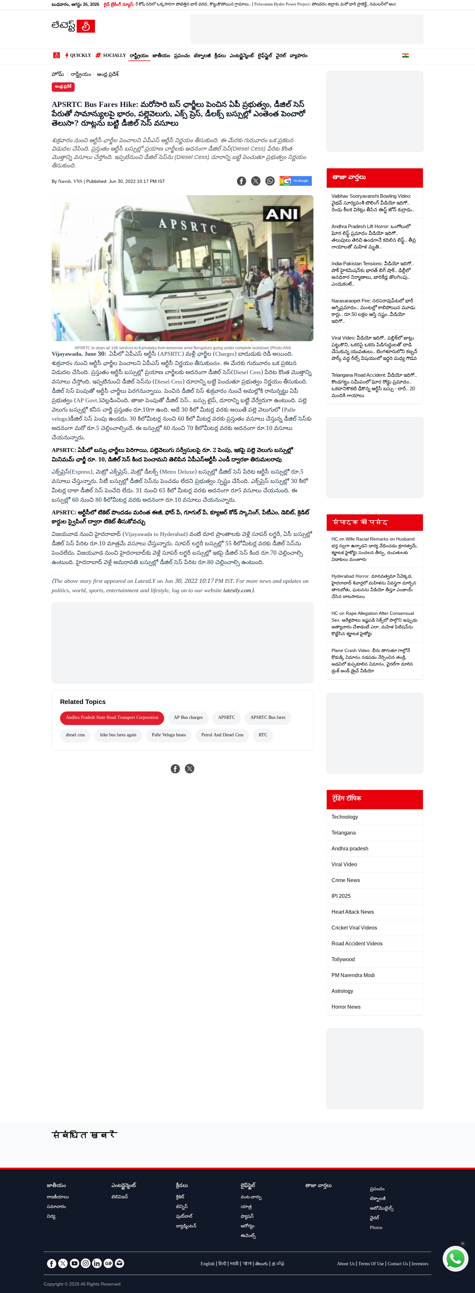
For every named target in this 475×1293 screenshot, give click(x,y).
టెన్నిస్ (182, 1207)
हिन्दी (222, 1264)
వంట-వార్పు (251, 1197)
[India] (405, 56)
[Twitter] (63, 1263)
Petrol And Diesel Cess (222, 735)
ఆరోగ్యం (248, 1226)
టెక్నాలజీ (202, 56)
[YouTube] (74, 1263)
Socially (114, 56)
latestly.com (237, 591)
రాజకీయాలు (58, 1197)
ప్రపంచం (182, 56)
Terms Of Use (371, 1264)
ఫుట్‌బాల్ (184, 1217)
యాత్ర (246, 1207)
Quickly (80, 56)
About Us (345, 1264)
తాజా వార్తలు (349, 178)
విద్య (51, 1217)
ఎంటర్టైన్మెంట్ (242, 56)
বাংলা (246, 1264)
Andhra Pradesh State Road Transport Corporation (112, 718)
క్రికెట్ (180, 1197)
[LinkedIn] (97, 1263)
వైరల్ (281, 56)
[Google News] (108, 1263)
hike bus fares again (118, 735)
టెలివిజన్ (119, 1197)
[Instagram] (85, 1263)
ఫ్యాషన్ (247, 1217)
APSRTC (226, 718)
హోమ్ (58, 75)
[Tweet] (190, 768)
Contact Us (398, 1264)
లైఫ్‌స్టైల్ (265, 56)
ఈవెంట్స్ (248, 1236)
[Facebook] (242, 181)
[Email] (119, 1263)
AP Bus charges (188, 718)
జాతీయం (161, 56)
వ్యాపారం (299, 56)
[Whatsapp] (270, 181)
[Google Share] (296, 185)
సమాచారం (56, 1207)
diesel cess (75, 735)
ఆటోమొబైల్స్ (382, 1209)
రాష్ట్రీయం (139, 56)
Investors (420, 1264)
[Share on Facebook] (175, 768)
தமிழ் (278, 1264)
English (208, 1264)
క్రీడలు (220, 56)
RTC (263, 735)
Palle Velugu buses (169, 735)
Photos (376, 1228)
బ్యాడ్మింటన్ (186, 1226)
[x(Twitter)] (256, 181)
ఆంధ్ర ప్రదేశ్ (108, 75)
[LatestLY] (73, 31)
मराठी (234, 1264)
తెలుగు (261, 1264)
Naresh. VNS (70, 182)
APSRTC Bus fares (267, 718)
